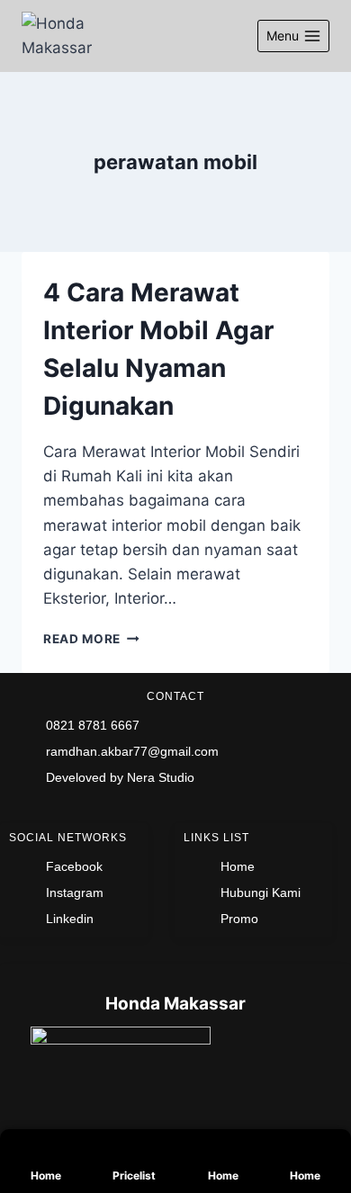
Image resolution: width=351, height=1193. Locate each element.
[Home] (42, 1149)
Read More (91, 639)
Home (46, 1175)
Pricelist (134, 1175)
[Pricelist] (123, 1149)
